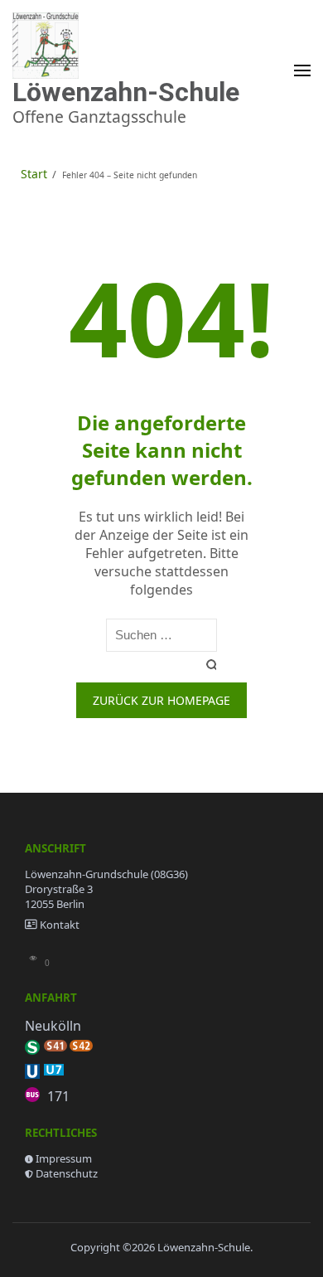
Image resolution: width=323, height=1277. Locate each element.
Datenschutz (67, 1173)
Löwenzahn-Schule (125, 92)
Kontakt (60, 924)
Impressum (64, 1158)
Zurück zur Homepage (161, 700)
